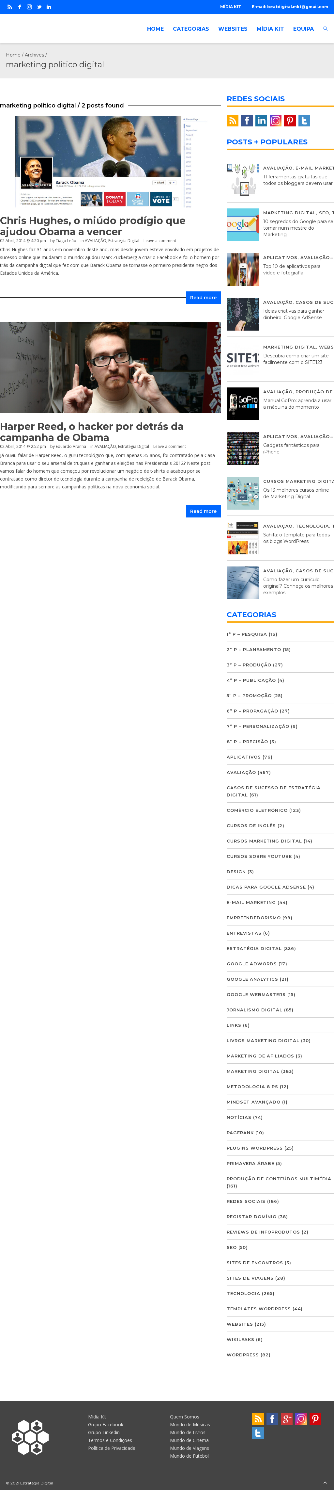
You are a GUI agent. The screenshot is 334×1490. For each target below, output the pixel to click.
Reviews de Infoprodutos (263, 1232)
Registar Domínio (252, 1216)
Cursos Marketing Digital (264, 840)
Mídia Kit (97, 1417)
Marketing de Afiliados (260, 1055)
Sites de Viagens (250, 1278)
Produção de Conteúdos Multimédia (279, 1178)
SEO (324, 212)
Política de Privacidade (111, 1448)
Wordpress (243, 1354)
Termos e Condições (110, 1440)
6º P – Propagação (252, 710)
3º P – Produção (249, 664)
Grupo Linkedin (104, 1432)
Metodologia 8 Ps (252, 1086)
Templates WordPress (259, 1308)
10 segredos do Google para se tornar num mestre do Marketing (298, 228)
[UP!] (325, 1483)
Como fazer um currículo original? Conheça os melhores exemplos (298, 586)
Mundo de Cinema (189, 1440)
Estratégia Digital (123, 240)
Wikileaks (240, 1339)
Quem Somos (184, 1417)
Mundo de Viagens (189, 1448)
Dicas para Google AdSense (266, 887)
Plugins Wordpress (255, 1148)
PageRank (240, 1132)
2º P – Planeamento (254, 649)
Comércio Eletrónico (257, 810)
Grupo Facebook (105, 1424)
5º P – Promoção (249, 695)
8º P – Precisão (247, 741)
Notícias (239, 1117)
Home (13, 55)
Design (236, 871)
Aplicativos (280, 257)
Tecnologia (312, 526)
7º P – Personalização (258, 726)
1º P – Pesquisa (247, 634)
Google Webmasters (256, 994)
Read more (203, 298)
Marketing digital (289, 212)
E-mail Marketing (251, 902)
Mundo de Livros (187, 1432)
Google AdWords (252, 963)
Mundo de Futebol (189, 1456)
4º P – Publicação (251, 680)
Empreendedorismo (254, 917)
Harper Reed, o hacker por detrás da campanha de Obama (92, 432)
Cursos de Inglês (251, 825)
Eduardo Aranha (71, 446)
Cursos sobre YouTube (259, 856)
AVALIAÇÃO (95, 240)
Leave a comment (160, 240)
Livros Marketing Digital (263, 1040)
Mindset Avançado (254, 1102)
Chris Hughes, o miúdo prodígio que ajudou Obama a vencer (93, 226)
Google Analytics (252, 979)
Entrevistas (244, 933)
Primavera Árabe (250, 1163)
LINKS (234, 1025)
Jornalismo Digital (254, 1009)
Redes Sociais (246, 1201)
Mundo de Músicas (190, 1424)
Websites (240, 1324)
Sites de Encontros (255, 1262)
